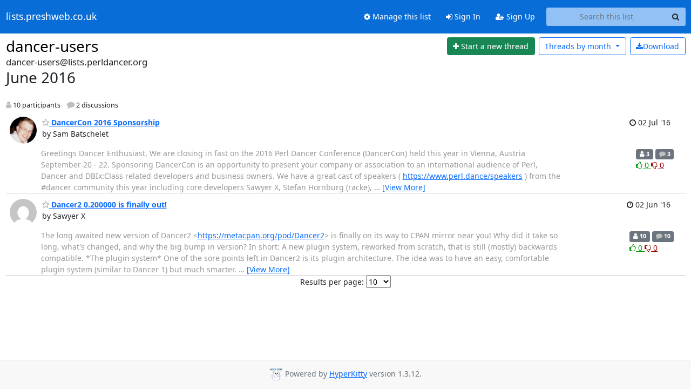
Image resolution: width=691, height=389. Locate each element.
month (579, 46)
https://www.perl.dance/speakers (463, 176)
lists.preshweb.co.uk (51, 16)
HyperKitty (348, 373)
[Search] (676, 17)
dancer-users (52, 46)
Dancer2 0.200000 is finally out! (108, 204)
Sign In (466, 16)
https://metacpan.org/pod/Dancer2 (261, 235)
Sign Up (519, 16)
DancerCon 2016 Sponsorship (104, 122)
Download (661, 46)
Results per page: (332, 282)
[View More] (403, 187)
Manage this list (400, 16)
